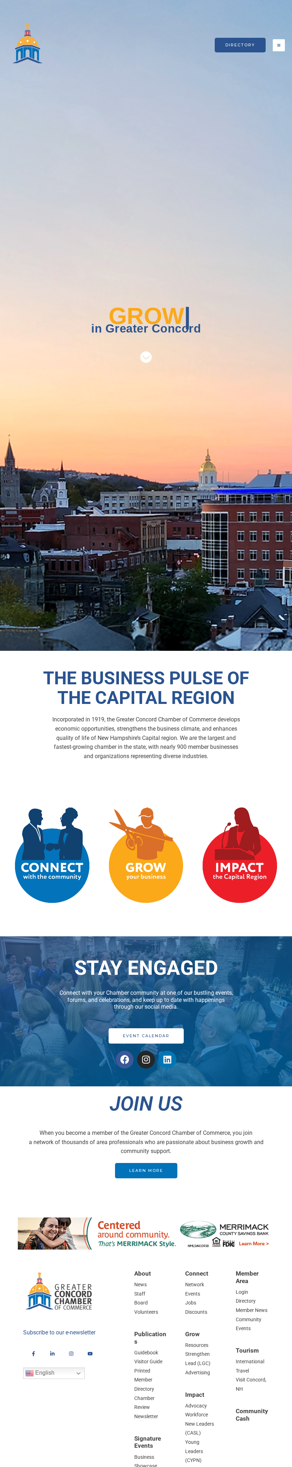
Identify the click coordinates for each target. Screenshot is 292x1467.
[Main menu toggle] (279, 45)
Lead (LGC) (197, 1363)
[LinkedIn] (52, 1353)
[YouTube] (90, 1353)
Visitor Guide (148, 1361)
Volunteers (146, 1312)
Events (192, 1294)
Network (194, 1284)
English (44, 1373)
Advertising (197, 1372)
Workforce (196, 1414)
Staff (139, 1294)
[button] (240, 45)
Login (242, 1292)
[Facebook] (33, 1353)
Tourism (247, 1350)
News (140, 1284)
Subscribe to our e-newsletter (59, 1332)
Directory (246, 1301)
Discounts (196, 1312)
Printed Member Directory (144, 1380)
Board (141, 1303)
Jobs (190, 1303)
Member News (251, 1310)
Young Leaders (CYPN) (194, 1451)
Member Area (247, 1277)
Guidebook (146, 1352)
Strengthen (197, 1354)
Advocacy (196, 1406)
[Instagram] (71, 1353)
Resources (196, 1345)
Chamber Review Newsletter (146, 1407)
